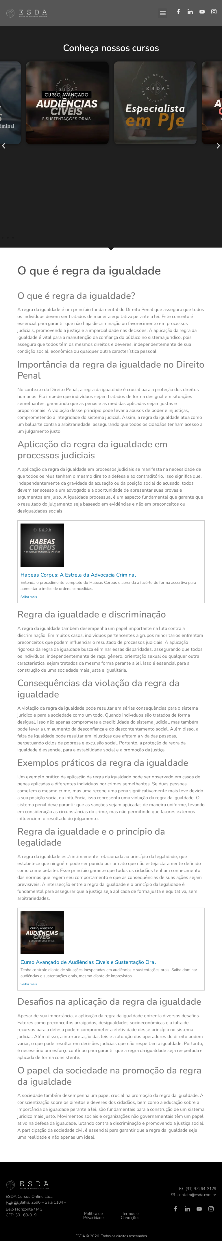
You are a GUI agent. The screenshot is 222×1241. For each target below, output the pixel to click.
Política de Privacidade (93, 1215)
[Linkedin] (190, 11)
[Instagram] (214, 11)
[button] (162, 13)
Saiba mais (29, 597)
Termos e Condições (130, 1215)
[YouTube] (202, 11)
